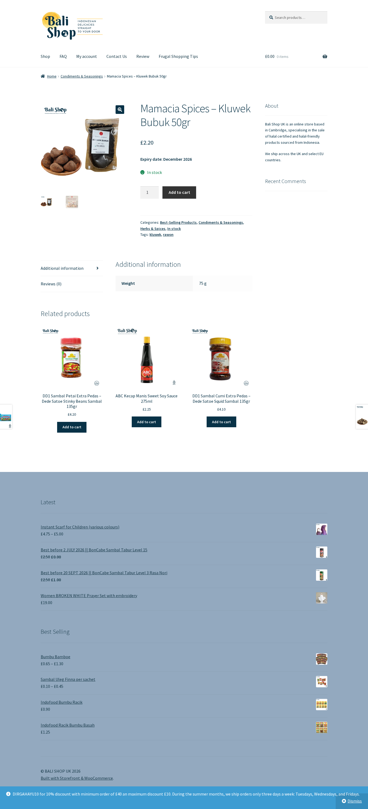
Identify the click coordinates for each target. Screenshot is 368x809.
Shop (45, 56)
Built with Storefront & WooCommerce (77, 778)
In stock (174, 228)
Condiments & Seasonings (82, 76)
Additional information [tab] (62, 268)
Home (52, 76)
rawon (168, 234)
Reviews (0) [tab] (51, 283)
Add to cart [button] (72, 427)
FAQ (63, 56)
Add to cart (179, 192)
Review (142, 56)
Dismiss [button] (355, 801)
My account (86, 56)
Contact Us (116, 56)
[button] (120, 109)
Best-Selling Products (178, 222)
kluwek (155, 234)
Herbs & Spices (152, 228)
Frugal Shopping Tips (178, 56)
